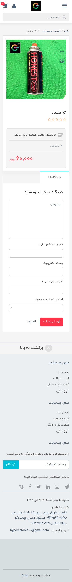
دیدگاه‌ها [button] (54, 177)
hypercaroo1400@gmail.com (29, 530)
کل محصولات (61, 378)
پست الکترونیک (53, 263)
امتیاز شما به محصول (49, 300)
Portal (25, 575)
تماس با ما (63, 372)
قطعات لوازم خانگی (58, 385)
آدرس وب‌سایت (52, 281)
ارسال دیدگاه (51, 322)
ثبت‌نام (10, 464)
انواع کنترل (62, 391)
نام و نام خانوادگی (51, 245)
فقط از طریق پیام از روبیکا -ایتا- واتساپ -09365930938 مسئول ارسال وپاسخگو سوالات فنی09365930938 (39, 517)
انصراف (31, 322)
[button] (7, 5)
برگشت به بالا (32, 348)
